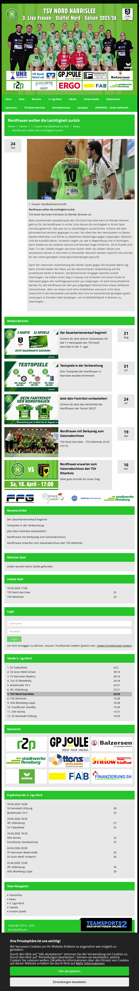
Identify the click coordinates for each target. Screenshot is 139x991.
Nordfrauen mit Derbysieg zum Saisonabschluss (82, 433)
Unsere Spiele (91, 99)
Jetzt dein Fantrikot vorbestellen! (83, 398)
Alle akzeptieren (69, 971)
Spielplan (82, 107)
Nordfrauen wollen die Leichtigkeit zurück (37, 130)
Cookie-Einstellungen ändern (114, 645)
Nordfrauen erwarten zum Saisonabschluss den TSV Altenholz (78, 469)
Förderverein (113, 99)
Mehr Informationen (90, 963)
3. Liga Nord (55, 99)
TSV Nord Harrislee (34, 107)
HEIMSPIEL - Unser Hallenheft (111, 107)
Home (8, 99)
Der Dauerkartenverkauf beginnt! (83, 332)
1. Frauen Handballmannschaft (50, 126)
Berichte (36, 99)
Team (22, 99)
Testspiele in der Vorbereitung (81, 365)
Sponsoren (11, 107)
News (76, 126)
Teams (23, 126)
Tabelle (73, 99)
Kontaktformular (61, 107)
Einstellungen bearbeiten (69, 982)
